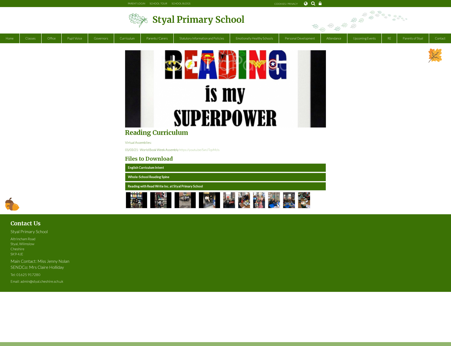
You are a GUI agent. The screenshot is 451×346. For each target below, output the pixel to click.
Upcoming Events (364, 38)
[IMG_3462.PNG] (304, 199)
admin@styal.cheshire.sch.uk (41, 281)
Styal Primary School (198, 19)
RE (389, 38)
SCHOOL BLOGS (181, 3)
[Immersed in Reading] (136, 199)
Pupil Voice (74, 38)
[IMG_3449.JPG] (274, 199)
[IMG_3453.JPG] (259, 199)
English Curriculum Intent (146, 167)
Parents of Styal (413, 38)
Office (51, 38)
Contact (440, 38)
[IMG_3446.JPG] (244, 199)
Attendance (333, 38)
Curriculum (127, 38)
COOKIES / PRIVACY (286, 3)
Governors (101, 38)
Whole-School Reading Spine (148, 177)
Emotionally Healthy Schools (254, 38)
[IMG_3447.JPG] (289, 199)
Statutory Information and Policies (202, 38)
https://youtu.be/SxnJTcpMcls (199, 150)
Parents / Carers (157, 38)
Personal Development (300, 38)
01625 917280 (28, 274)
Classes (30, 38)
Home (10, 38)
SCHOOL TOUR (158, 3)
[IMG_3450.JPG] (229, 199)
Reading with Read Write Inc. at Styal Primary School (165, 186)
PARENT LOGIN (136, 3)
